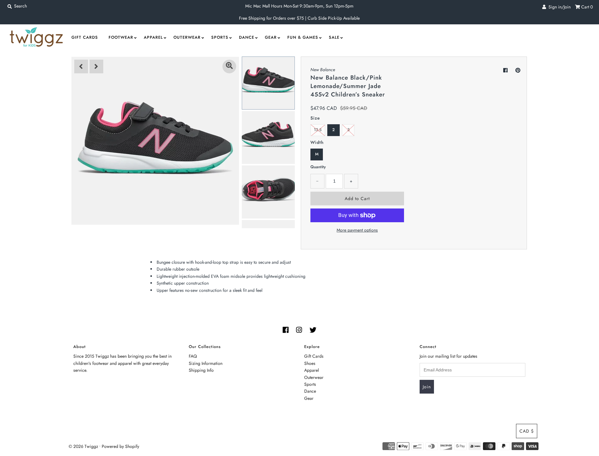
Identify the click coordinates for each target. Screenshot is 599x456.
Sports (219, 37)
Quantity (318, 167)
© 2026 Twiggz (83, 446)
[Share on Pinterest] (517, 70)
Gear (271, 37)
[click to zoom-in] (229, 66)
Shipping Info (201, 370)
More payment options (357, 230)
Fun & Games (302, 37)
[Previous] (81, 66)
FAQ (193, 356)
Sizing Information (205, 363)
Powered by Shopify (120, 446)
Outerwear (187, 37)
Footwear (121, 37)
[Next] (96, 66)
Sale (334, 37)
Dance (246, 37)
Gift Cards (84, 37)
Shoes (309, 363)
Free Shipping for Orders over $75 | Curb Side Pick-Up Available (299, 18)
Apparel (153, 37)
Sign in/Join (558, 7)
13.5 (318, 130)
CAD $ (526, 431)
